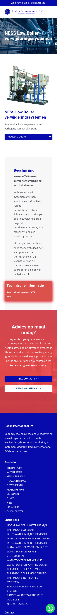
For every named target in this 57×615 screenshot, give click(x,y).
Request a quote (16, 136)
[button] (50, 608)
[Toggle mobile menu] (50, 11)
